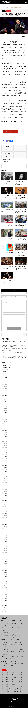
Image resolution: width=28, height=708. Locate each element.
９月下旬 (20, 686)
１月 (2, 672)
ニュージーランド (21, 660)
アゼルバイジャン (14, 649)
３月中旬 (14, 676)
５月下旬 (20, 679)
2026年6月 (4, 384)
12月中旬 (14, 691)
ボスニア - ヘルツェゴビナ (20, 642)
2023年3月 (4, 469)
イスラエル (6, 651)
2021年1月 (4, 526)
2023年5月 (4, 465)
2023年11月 (4, 452)
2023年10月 (4, 454)
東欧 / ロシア (4, 639)
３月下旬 (20, 676)
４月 (2, 677)
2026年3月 (4, 390)
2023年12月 (4, 449)
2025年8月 (4, 406)
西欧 (2, 627)
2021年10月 (4, 506)
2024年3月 (4, 443)
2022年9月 (4, 482)
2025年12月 (4, 397)
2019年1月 (4, 578)
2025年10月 (4, 401)
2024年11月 (4, 425)
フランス (13, 627)
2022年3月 (4, 495)
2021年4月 (4, 519)
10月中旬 (14, 688)
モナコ (18, 630)
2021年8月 (4, 511)
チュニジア (19, 653)
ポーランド (13, 644)
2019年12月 (4, 554)
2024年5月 (4, 438)
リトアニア (6, 625)
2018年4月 (4, 598)
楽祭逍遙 (4, 371)
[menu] (26, 2)
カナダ (11, 661)
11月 (2, 689)
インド (8, 656)
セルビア (5, 642)
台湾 (22, 656)
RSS (16, 701)
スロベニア (21, 634)
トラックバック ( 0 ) (14, 293)
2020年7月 (4, 539)
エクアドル (5, 665)
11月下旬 (20, 689)
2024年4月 (4, 441)
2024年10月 (4, 428)
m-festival (8, 159)
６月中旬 (14, 681)
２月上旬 (7, 674)
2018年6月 (4, 594)
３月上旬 (7, 676)
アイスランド (6, 622)
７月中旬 (14, 682)
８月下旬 (20, 684)
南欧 (2, 634)
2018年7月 (4, 592)
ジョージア (12, 647)
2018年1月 (4, 605)
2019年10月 (4, 559)
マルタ (18, 637)
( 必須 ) (5, 302)
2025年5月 (4, 412)
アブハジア (18, 647)
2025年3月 (4, 417)
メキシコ (22, 661)
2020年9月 (4, 535)
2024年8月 (4, 432)
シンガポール (10, 658)
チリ (24, 665)
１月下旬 (20, 672)
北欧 (2, 620)
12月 (2, 691)
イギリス (7, 620)
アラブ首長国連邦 (20, 651)
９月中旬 (14, 686)
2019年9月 (4, 561)
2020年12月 (4, 528)
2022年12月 (4, 476)
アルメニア (6, 649)
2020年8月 (4, 537)
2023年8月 (4, 458)
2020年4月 (4, 546)
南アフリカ (6, 654)
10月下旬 (20, 688)
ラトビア (20, 623)
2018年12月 (4, 581)
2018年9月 (4, 587)
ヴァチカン (8, 634)
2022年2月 (4, 498)
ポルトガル (6, 632)
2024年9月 (4, 430)
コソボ (11, 642)
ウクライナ (21, 644)
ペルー (5, 666)
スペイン (23, 630)
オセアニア (4, 660)
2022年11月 (4, 478)
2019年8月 (4, 563)
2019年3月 (4, 574)
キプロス (12, 637)
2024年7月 (4, 434)
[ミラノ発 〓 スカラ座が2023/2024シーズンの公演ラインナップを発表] (20, 166)
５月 (2, 679)
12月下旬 (20, 691)
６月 (2, 681)
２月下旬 (20, 674)
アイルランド (14, 620)
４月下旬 (20, 677)
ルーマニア (13, 641)
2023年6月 (4, 463)
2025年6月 (4, 410)
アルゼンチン (11, 666)
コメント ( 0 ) (14, 290)
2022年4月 (4, 493)
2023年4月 (4, 467)
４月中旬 (14, 677)
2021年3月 (4, 522)
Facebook (14, 701)
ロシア (18, 646)
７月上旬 (7, 682)
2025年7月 (4, 408)
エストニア (13, 623)
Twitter (11, 701)
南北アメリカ (4, 661)
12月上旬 (8, 691)
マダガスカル (12, 653)
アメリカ (16, 661)
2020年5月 (4, 543)
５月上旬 (7, 679)
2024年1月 (4, 447)
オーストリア (6, 630)
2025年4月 (4, 414)
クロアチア (6, 635)
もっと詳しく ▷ (10, 131)
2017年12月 (4, 607)
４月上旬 (7, 677)
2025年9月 (4, 404)
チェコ (17, 639)
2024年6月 (4, 436)
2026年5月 (4, 386)
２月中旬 (14, 674)
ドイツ (20, 628)
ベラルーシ (12, 646)
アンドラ (7, 627)
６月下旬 (20, 681)
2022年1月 (4, 500)
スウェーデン (6, 623)
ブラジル (18, 665)
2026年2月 (4, 393)
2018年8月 (4, 589)
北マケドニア (13, 635)
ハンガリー (11, 639)
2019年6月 (4, 568)
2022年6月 (4, 489)
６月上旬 (7, 681)
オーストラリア (11, 660)
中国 (17, 656)
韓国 (4, 658)
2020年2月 (4, 550)
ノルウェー (13, 622)
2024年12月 (4, 423)
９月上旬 (7, 686)
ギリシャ (20, 635)
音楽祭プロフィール (6, 367)
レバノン (12, 651)
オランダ (5, 628)
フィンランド (20, 622)
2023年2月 (4, 471)
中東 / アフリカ (4, 647)
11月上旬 (8, 689)
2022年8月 (4, 484)
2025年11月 (4, 399)
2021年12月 (4, 502)
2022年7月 (4, 487)
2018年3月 (4, 600)
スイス (12, 630)
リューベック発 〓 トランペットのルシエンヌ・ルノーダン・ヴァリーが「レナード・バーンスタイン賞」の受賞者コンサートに (14, 358)
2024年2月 (4, 445)
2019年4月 (4, 572)
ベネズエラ (20, 663)
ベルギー (19, 627)
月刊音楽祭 (14, 699)
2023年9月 (4, 456)
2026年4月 (4, 388)
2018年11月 (4, 583)
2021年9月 (4, 509)
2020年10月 (4, 533)
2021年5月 (4, 517)
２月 (2, 674)
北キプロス (6, 637)
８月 (2, 684)
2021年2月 (4, 524)
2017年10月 (4, 611)
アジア (3, 656)
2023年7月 (4, 460)
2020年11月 (4, 530)
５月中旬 (14, 679)
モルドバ (5, 646)
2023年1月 (4, 473)
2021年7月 (4, 513)
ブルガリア (21, 641)
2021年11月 (4, 504)
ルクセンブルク (13, 628)
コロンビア (12, 665)
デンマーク (22, 620)
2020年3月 (4, 548)
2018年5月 (4, 596)
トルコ (21, 649)
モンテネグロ (6, 644)
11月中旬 (14, 689)
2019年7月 (4, 565)
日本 (13, 656)
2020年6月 (4, 541)
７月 (2, 682)
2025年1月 (4, 421)
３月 (2, 676)
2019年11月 (4, 557)
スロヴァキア (6, 641)
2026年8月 (4, 379)
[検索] (22, 2)
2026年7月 (4, 382)
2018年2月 (4, 603)
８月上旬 (7, 684)
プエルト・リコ (6, 663)
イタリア (14, 634)
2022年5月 (4, 491)
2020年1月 (4, 552)
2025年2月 (4, 419)
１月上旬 (7, 672)
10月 (2, 688)
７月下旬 (20, 682)
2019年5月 (4, 570)
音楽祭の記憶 (5, 369)
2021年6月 (4, 515)
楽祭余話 (4, 373)
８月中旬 (14, 684)
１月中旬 (14, 672)
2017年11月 (4, 609)
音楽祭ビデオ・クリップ (7, 365)
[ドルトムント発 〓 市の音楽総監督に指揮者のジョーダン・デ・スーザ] (7, 166)
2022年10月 (4, 480)
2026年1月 (4, 395)
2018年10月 (4, 585)
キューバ (14, 663)
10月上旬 (8, 688)
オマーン (5, 653)
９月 (2, 686)
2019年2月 (4, 576)
